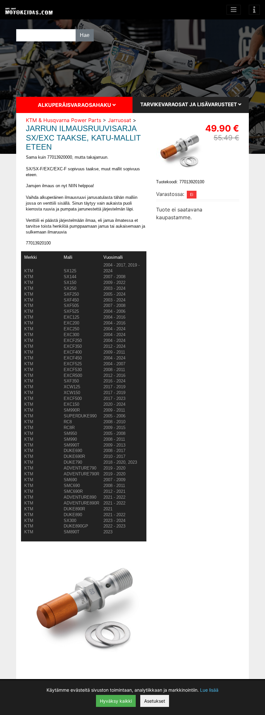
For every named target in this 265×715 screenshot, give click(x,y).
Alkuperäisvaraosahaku (75, 105)
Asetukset (154, 701)
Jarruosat (119, 120)
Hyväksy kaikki (116, 701)
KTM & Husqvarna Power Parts (63, 120)
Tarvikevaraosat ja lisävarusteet (189, 104)
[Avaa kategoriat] (234, 10)
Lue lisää (209, 690)
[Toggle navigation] (254, 10)
